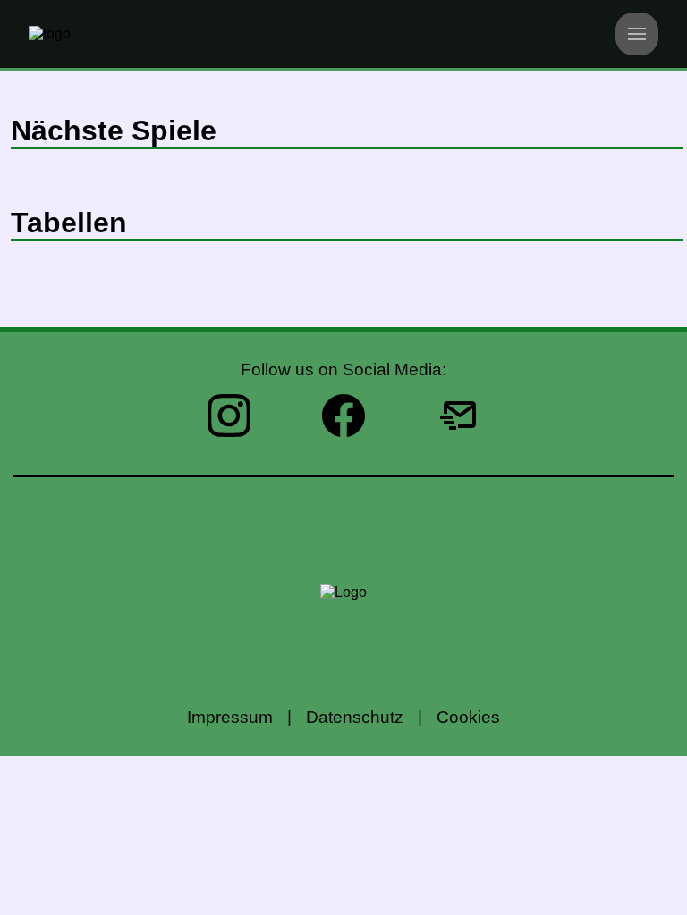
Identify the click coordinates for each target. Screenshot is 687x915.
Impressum (230, 717)
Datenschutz (354, 717)
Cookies (468, 717)
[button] (636, 34)
